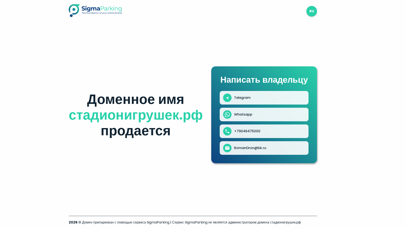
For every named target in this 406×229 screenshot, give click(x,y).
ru (311, 11)
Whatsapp (243, 114)
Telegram (242, 98)
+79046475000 (247, 131)
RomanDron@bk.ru (250, 148)
